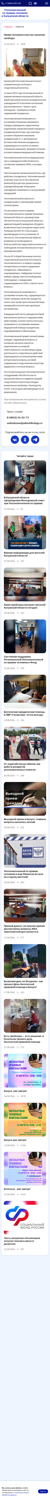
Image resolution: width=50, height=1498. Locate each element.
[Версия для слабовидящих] (35, 3)
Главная (8, 26)
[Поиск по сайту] (30, 3)
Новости (20, 26)
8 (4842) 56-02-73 (18, 417)
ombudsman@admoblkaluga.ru (24, 423)
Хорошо (43, 1491)
